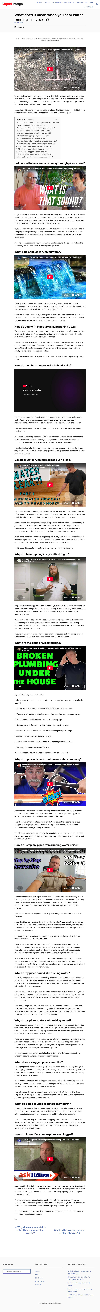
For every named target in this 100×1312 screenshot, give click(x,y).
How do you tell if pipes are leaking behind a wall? (36, 128)
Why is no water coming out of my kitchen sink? (79, 1290)
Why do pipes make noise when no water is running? (37, 141)
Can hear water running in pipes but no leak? (34, 133)
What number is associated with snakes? (79, 1284)
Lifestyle (88, 7)
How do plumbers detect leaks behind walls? (34, 130)
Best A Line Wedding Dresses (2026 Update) (80, 1296)
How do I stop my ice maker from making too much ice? (79, 1278)
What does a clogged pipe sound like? (32, 152)
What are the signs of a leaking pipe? (31, 138)
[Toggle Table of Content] (57, 119)
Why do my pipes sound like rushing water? (34, 146)
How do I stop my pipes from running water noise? (36, 144)
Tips (15, 1219)
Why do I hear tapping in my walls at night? (33, 136)
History (89, 2)
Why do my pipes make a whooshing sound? (34, 149)
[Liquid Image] (12, 4)
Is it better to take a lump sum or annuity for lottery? (79, 1272)
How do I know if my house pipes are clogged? (35, 157)
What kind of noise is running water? (31, 125)
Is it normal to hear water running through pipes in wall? (38, 122)
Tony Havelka (20, 22)
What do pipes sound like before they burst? (35, 154)
